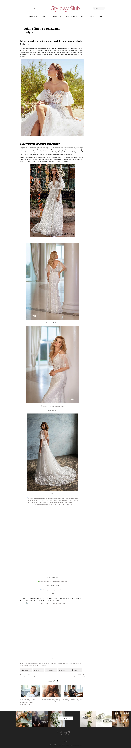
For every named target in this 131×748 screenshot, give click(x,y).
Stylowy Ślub (65, 732)
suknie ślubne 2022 (29, 665)
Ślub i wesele (56, 16)
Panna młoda (33, 16)
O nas (99, 16)
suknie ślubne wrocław (40, 665)
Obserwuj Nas (66, 718)
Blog (90, 16)
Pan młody (45, 16)
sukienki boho (72, 663)
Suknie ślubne (70, 16)
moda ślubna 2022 (33, 663)
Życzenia (83, 16)
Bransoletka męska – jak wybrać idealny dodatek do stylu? (73, 700)
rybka (57, 663)
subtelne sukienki (64, 663)
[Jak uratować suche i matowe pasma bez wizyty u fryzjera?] (51, 691)
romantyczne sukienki (51, 663)
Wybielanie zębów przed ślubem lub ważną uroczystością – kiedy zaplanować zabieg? (27, 701)
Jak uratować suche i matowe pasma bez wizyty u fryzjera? (50, 700)
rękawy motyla (41, 663)
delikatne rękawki (24, 663)
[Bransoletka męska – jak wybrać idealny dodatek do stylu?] (73, 691)
